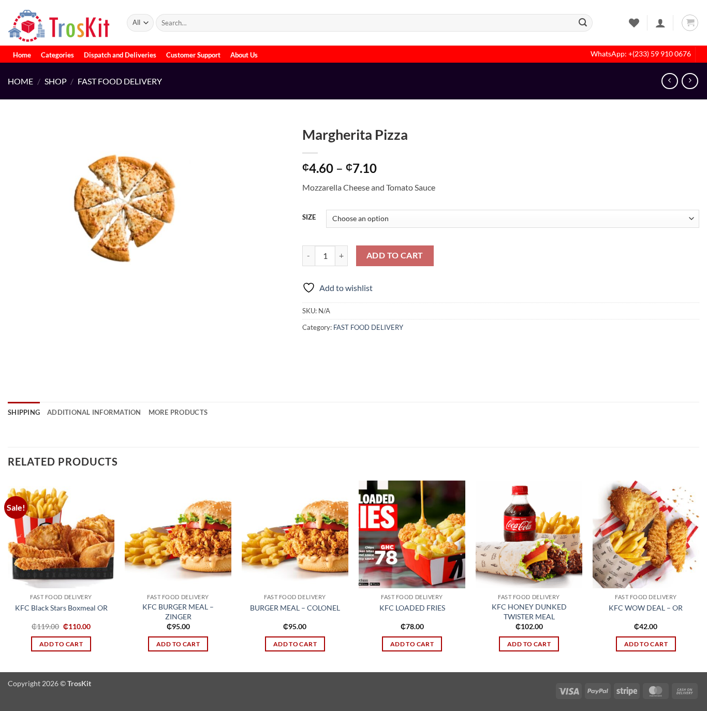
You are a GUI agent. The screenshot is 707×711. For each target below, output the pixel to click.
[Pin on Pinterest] (367, 350)
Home (22, 55)
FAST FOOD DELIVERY (120, 81)
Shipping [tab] (24, 412)
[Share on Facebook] (311, 350)
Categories (57, 55)
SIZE (309, 217)
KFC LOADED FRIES (412, 607)
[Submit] (583, 23)
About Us (244, 55)
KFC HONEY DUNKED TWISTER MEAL (529, 611)
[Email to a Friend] (349, 350)
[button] (660, 22)
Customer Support (193, 55)
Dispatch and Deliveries (120, 55)
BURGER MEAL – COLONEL (295, 607)
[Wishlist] (634, 22)
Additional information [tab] (94, 412)
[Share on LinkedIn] (386, 350)
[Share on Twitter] (330, 350)
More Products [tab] (178, 412)
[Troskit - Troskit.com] (59, 22)
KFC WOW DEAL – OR (646, 607)
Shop (56, 81)
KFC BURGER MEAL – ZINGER (178, 611)
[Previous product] (690, 81)
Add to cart (394, 255)
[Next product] (669, 81)
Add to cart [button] (61, 644)
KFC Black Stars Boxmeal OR (61, 607)
